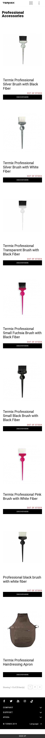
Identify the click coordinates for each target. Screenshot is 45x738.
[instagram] (25, 702)
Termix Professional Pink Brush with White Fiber (22, 496)
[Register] (39, 3)
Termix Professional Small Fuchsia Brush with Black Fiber (22, 333)
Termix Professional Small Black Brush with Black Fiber (20, 416)
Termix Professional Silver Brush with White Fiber (20, 167)
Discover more (22, 97)
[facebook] (4, 702)
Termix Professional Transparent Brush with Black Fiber (21, 250)
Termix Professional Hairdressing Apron (18, 662)
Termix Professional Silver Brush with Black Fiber (20, 84)
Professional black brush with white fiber (22, 579)
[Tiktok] (31, 702)
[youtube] (18, 702)
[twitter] (11, 702)
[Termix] (9, 3)
